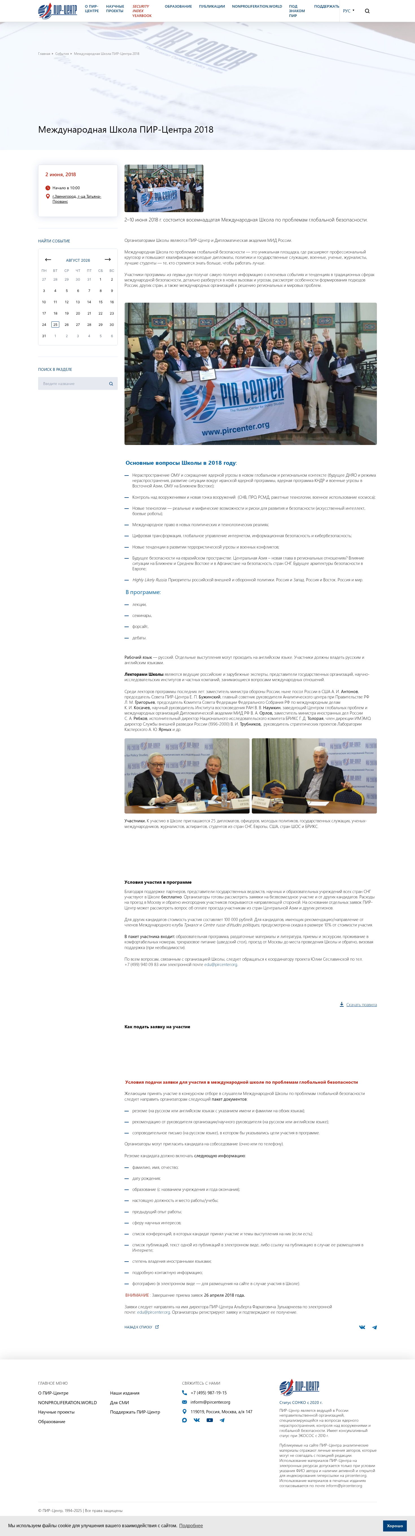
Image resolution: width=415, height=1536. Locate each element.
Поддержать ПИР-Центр (135, 1412)
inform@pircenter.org (210, 1402)
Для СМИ (119, 1402)
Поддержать (326, 6)
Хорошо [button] (395, 1526)
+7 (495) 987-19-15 (209, 1392)
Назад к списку (138, 1327)
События (62, 53)
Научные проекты (56, 1412)
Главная (44, 53)
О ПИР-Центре (53, 1393)
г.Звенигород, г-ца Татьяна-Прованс (77, 199)
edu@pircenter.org (220, 964)
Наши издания (124, 1393)
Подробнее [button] (191, 1525)
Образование (51, 1421)
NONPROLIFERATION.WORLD (67, 1402)
